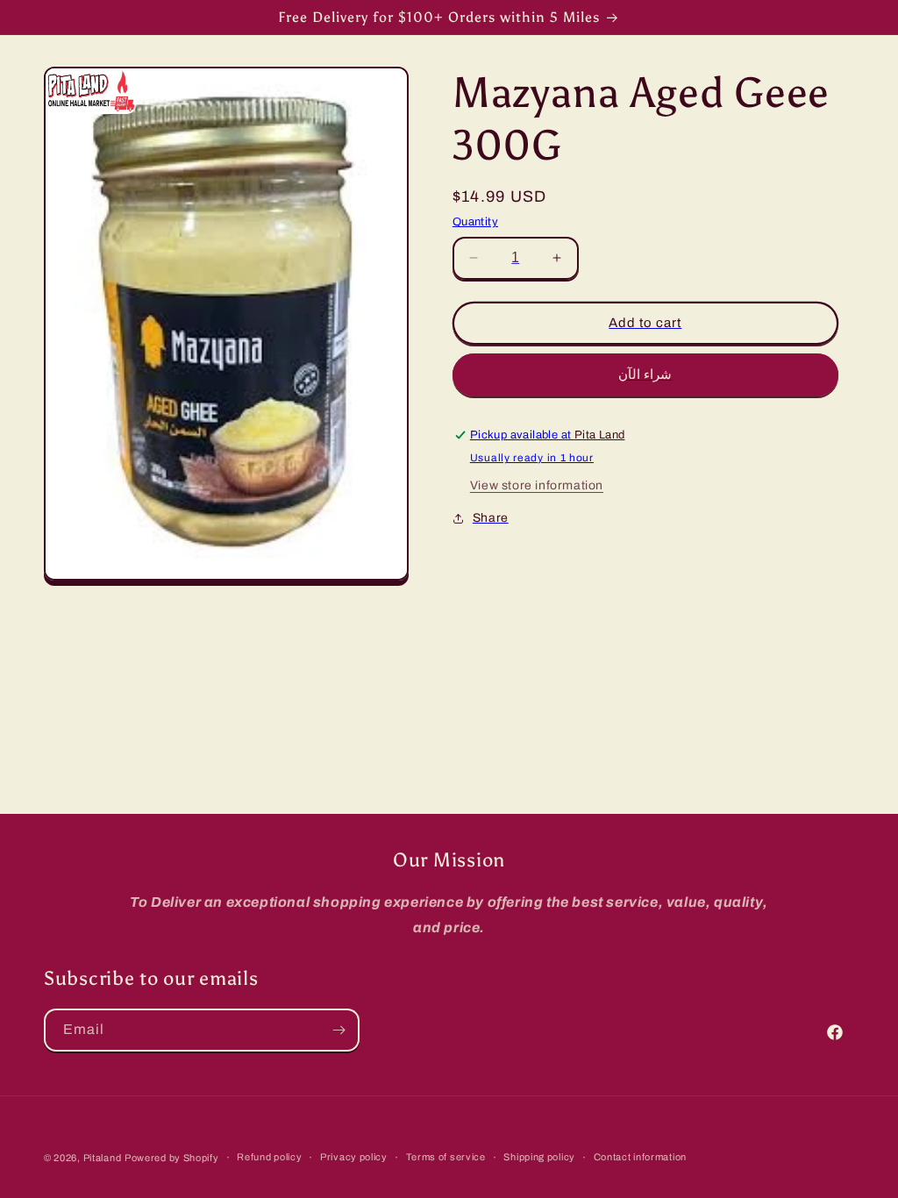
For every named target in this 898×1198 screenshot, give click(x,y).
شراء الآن (645, 374)
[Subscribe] (338, 1030)
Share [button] (491, 517)
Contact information (640, 1157)
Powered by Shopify (172, 1157)
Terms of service (446, 1157)
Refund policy (269, 1157)
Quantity (475, 222)
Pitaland (102, 1157)
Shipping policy (539, 1157)
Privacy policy (354, 1157)
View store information (536, 485)
